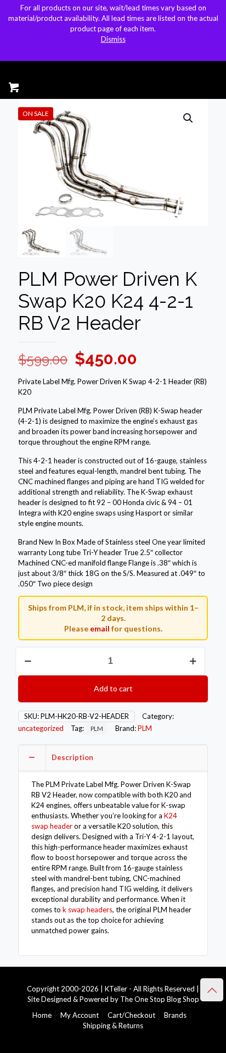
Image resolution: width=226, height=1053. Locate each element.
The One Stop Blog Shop (159, 999)
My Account (79, 1015)
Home (42, 1015)
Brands (175, 1015)
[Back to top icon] (211, 989)
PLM (97, 728)
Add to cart (113, 688)
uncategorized (41, 728)
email (100, 628)
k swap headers (87, 909)
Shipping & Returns (113, 1025)
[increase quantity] (192, 661)
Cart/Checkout (131, 1015)
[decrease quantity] (27, 661)
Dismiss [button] (113, 39)
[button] (189, 118)
